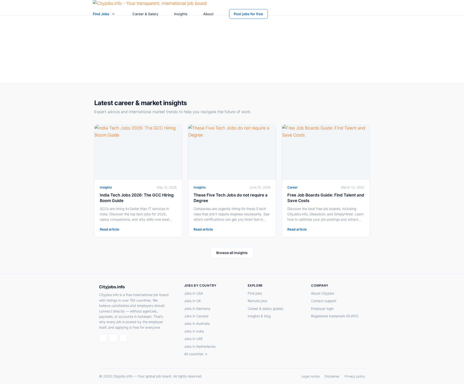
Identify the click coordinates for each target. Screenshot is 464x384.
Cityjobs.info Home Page (260, 65)
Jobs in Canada (196, 316)
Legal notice (310, 376)
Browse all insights (232, 253)
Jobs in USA (193, 293)
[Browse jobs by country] (113, 14)
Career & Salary (145, 14)
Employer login (322, 308)
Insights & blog (259, 316)
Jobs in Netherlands (200, 346)
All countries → (195, 354)
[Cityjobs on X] (123, 338)
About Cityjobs (322, 293)
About (208, 14)
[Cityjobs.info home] (150, 4)
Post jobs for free (248, 14)
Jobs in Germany (197, 308)
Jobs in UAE (193, 339)
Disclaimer (332, 376)
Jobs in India (194, 331)
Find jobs (255, 293)
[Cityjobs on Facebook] (103, 338)
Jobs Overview (301, 65)
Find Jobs (101, 14)
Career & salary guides (265, 308)
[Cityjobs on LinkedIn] (113, 338)
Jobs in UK (192, 301)
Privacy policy (355, 376)
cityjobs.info (156, 75)
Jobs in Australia (197, 323)
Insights (181, 14)
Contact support (323, 301)
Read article (109, 229)
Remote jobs (257, 301)
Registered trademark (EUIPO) (335, 316)
